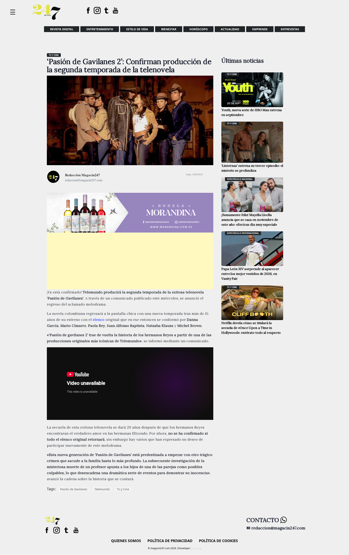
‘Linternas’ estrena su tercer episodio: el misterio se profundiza (252, 168)
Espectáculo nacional (240, 179)
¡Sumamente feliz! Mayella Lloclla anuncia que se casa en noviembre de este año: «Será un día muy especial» (249, 219)
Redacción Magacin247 (82, 174)
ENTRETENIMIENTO (99, 29)
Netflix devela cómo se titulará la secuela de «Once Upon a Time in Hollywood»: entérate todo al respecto (251, 328)
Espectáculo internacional (243, 233)
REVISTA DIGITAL (61, 29)
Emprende (260, 29)
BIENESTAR (168, 29)
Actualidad (230, 29)
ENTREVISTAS (290, 29)
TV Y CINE (54, 55)
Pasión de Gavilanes (73, 489)
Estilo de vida (137, 29)
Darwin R (195, 548)
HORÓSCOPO (198, 29)
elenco (99, 319)
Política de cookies (218, 540)
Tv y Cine (123, 489)
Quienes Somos (126, 540)
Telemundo (102, 489)
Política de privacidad (169, 540)
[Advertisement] (130, 261)
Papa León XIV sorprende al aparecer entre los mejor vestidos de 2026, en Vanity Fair (250, 274)
